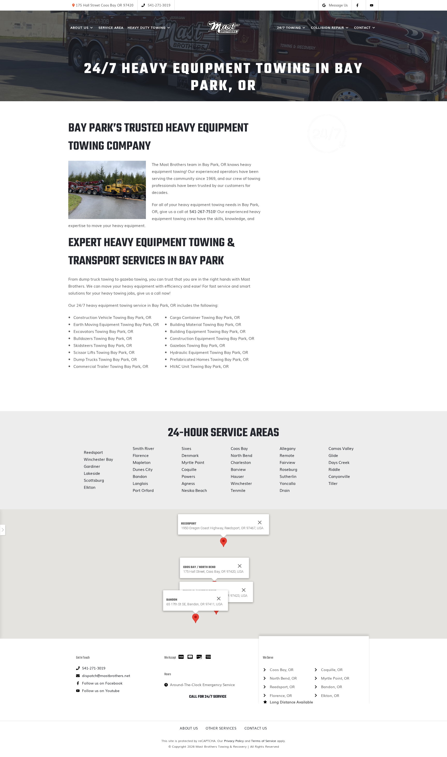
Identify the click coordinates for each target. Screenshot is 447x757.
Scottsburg (94, 480)
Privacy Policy (234, 740)
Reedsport (93, 452)
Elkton (89, 487)
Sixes (186, 448)
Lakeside (92, 473)
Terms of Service (263, 740)
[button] (223, 542)
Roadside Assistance (327, 294)
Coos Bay (239, 448)
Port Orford (143, 490)
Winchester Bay (98, 459)
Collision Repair (326, 246)
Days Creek (339, 462)
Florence (141, 455)
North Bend (241, 455)
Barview (238, 469)
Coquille (189, 469)
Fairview (287, 462)
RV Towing (327, 306)
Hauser (237, 476)
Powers (188, 476)
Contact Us (255, 728)
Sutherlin (288, 476)
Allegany (288, 448)
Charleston (241, 462)
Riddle (334, 469)
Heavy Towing (327, 209)
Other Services (221, 728)
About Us (189, 728)
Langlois (140, 483)
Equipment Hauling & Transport (327, 258)
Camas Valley (341, 448)
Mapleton (142, 462)
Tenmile (238, 490)
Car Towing (327, 233)
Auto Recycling (327, 282)
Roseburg (288, 469)
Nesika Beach (194, 490)
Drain (285, 490)
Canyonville (339, 476)
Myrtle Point (193, 462)
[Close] (240, 566)
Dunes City (143, 469)
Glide (333, 455)
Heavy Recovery (327, 221)
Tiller (333, 483)
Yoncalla (287, 483)
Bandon (140, 476)
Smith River (143, 448)
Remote (287, 455)
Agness (188, 483)
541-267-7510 (202, 211)
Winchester (241, 483)
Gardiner (92, 466)
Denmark (190, 455)
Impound (327, 270)
